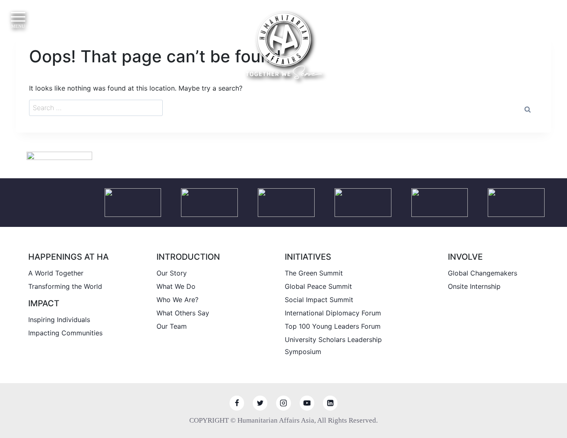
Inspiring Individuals (59, 319)
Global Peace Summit (318, 286)
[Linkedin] (330, 403)
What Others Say (182, 313)
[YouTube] (307, 403)
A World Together (55, 273)
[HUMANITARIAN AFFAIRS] (284, 45)
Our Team (171, 326)
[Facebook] (237, 403)
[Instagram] (283, 403)
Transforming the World (65, 286)
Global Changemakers (482, 273)
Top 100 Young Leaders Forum (333, 326)
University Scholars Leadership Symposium (333, 345)
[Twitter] (260, 403)
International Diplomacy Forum (333, 313)
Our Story (171, 273)
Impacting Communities (65, 333)
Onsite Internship (474, 286)
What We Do (176, 286)
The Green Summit (314, 273)
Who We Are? (177, 299)
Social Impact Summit (319, 299)
